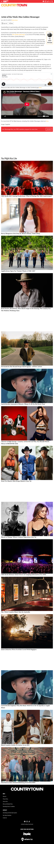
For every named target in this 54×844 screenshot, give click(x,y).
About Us (4, 796)
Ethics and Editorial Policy (8, 803)
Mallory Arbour (15, 20)
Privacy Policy (5, 798)
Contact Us (5, 817)
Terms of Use (5, 801)
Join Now (49, 129)
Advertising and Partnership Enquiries (10, 812)
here (40, 87)
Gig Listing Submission (7, 815)
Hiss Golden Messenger (18, 34)
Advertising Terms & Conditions (9, 806)
